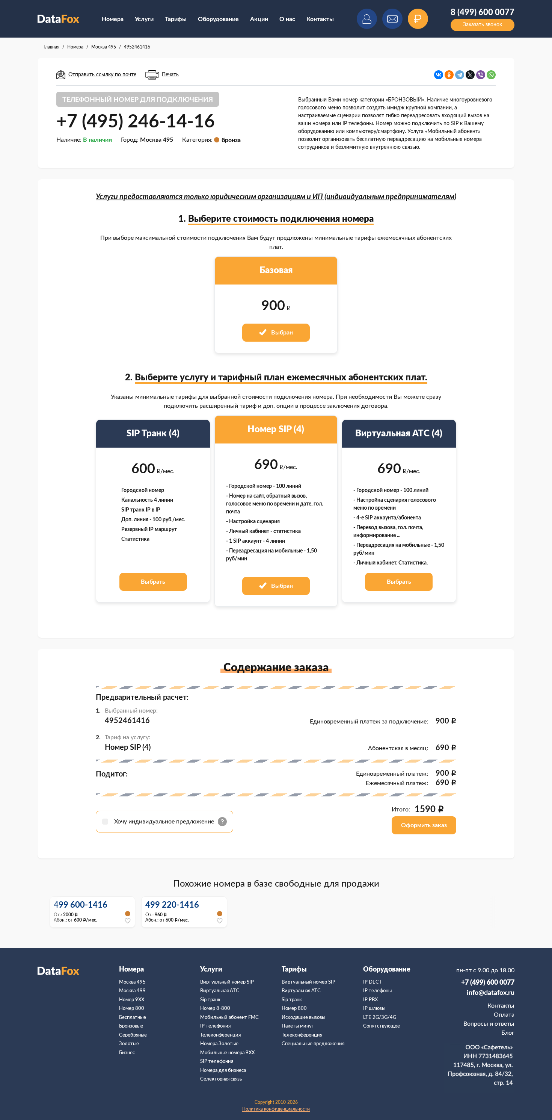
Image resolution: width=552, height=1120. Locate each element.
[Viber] (480, 74)
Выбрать (153, 582)
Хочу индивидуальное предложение (165, 822)
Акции (259, 19)
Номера (113, 19)
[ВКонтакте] (438, 74)
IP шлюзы (374, 1008)
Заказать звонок (482, 24)
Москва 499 (132, 990)
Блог (507, 1033)
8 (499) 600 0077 (482, 12)
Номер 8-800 (215, 1008)
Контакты (320, 19)
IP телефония (215, 1026)
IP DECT (372, 982)
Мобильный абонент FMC (229, 1017)
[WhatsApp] (491, 74)
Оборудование (218, 19)
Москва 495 (132, 982)
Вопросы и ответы (488, 1024)
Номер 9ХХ (131, 999)
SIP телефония (216, 1061)
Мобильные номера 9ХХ (227, 1052)
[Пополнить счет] (418, 19)
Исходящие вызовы (303, 1017)
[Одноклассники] (449, 74)
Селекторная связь (221, 1079)
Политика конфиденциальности (276, 1109)
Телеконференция (220, 1035)
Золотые (129, 1043)
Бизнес (127, 1052)
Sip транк (210, 999)
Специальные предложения (313, 1043)
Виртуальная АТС (219, 990)
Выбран (281, 333)
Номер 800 (131, 1008)
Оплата (504, 1015)
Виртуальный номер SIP (227, 982)
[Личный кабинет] (367, 19)
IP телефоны (377, 990)
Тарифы (176, 19)
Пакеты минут (298, 1026)
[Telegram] (459, 74)
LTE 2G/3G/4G (379, 1017)
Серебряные (133, 1035)
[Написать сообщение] (392, 19)
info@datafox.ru (490, 993)
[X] (470, 74)
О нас (287, 19)
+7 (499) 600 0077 (487, 982)
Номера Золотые (219, 1043)
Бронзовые (131, 1026)
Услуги (144, 19)
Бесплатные (132, 1017)
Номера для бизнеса (223, 1070)
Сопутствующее (381, 1026)
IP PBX (370, 999)
